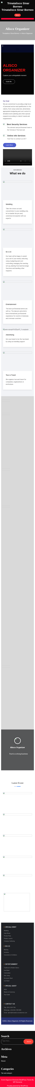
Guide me (9, 81)
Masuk (3, 1061)
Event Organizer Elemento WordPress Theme (16, 1080)
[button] (17, 49)
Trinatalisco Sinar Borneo (18, 9)
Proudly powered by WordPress (17, 1086)
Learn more (9, 145)
